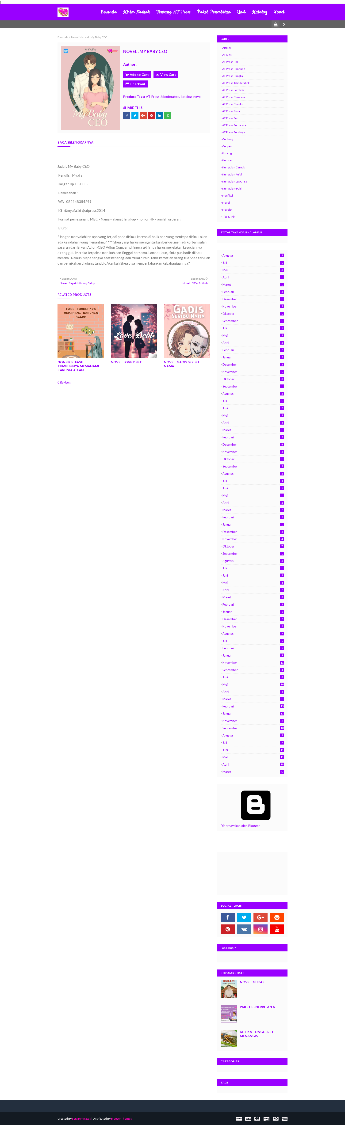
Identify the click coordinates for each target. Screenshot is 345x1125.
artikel (226, 47)
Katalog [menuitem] (260, 12)
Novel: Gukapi (252, 982)
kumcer (227, 160)
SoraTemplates (81, 1118)
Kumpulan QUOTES (234, 181)
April (252, 277)
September (252, 321)
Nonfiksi (227, 195)
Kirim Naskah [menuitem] (136, 12)
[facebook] (228, 917)
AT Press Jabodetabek (162, 97)
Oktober (252, 313)
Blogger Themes (121, 1118)
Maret (252, 284)
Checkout (138, 84)
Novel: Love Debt (126, 362)
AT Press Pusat (231, 111)
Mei (252, 270)
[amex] (284, 1119)
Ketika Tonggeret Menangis (257, 1034)
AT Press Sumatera (234, 125)
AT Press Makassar (234, 97)
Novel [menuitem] (279, 12)
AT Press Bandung (233, 69)
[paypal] (239, 1119)
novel (75, 37)
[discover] (266, 1119)
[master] (257, 1119)
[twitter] (244, 917)
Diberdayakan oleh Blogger (240, 826)
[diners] (276, 1119)
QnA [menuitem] (241, 12)
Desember (252, 299)
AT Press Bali (230, 62)
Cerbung (227, 139)
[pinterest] (228, 929)
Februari (252, 292)
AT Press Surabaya (233, 132)
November (252, 306)
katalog (186, 97)
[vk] (244, 929)
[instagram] (260, 929)
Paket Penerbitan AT (258, 1007)
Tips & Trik (228, 216)
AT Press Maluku (232, 104)
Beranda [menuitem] (109, 12)
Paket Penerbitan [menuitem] (214, 12)
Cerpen (227, 146)
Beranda (63, 37)
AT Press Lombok (233, 90)
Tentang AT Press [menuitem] (173, 12)
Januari (252, 357)
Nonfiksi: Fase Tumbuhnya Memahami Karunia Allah (78, 366)
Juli (252, 263)
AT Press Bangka (232, 76)
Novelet (227, 209)
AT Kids (227, 55)
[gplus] (260, 917)
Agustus (252, 255)
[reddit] (277, 917)
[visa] (248, 1119)
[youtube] (277, 929)
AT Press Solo (230, 118)
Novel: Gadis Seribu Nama (181, 364)
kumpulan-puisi (232, 188)
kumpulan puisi (232, 174)
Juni (252, 408)
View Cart (168, 74)
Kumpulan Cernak (233, 167)
